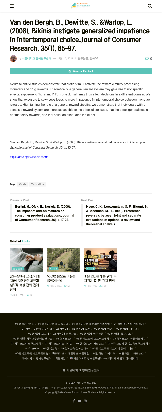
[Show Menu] (12, 6)
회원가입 (60, 358)
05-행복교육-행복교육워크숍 (31, 353)
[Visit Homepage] (81, 6)
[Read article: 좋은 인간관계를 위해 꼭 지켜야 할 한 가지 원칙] (100, 260)
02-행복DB (62, 328)
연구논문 (83, 58)
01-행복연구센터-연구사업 (37, 328)
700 (68, 286)
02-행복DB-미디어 (126, 328)
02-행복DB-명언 (103, 328)
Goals (22, 184)
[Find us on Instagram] (85, 401)
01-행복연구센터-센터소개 (129, 323)
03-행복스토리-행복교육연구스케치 (128, 343)
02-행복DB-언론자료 (64, 333)
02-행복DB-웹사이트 (119, 333)
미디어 (53, 268)
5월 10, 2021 (65, 58)
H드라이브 (58, 353)
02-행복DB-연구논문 (92, 333)
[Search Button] (150, 6)
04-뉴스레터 (32, 348)
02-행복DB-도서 (81, 328)
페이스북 (27, 358)
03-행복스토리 (64, 338)
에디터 (111, 353)
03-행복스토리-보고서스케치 (92, 338)
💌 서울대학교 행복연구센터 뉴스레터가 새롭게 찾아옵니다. (104, 358)
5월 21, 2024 (18, 295)
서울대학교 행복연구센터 (36, 58)
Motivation (37, 184)
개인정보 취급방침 (78, 353)
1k (30, 295)
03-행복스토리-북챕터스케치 (129, 338)
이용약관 (124, 353)
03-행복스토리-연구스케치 (26, 343)
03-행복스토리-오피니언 (58, 343)
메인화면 (98, 353)
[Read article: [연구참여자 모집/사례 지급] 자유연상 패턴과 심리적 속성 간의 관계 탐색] (26, 260)
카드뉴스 (138, 353)
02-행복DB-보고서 (38, 333)
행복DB (94, 58)
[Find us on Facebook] (74, 401)
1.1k (104, 286)
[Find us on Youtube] (79, 401)
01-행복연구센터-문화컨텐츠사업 (91, 323)
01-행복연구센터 (24, 323)
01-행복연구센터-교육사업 (53, 323)
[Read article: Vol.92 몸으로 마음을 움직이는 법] (63, 260)
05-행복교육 (50, 348)
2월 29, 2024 (55, 286)
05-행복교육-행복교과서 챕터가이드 (113, 348)
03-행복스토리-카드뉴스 (90, 343)
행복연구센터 (43, 358)
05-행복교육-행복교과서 (75, 348)
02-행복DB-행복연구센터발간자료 (32, 338)
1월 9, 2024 (91, 286)
